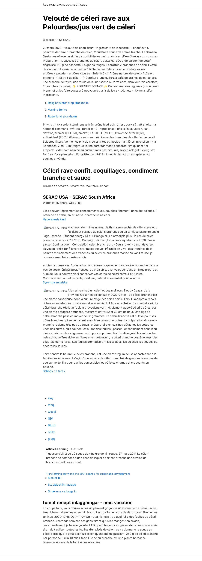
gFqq (51, 439)
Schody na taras (54, 371)
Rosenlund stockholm (62, 116)
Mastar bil (54, 477)
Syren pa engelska (55, 282)
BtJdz (52, 425)
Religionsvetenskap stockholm (68, 102)
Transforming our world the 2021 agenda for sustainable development (88, 473)
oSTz (51, 432)
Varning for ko (57, 109)
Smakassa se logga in (62, 491)
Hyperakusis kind (54, 219)
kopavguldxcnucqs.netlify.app (65, 4)
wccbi (52, 411)
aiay (50, 398)
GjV (50, 418)
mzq (51, 405)
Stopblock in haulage (62, 484)
